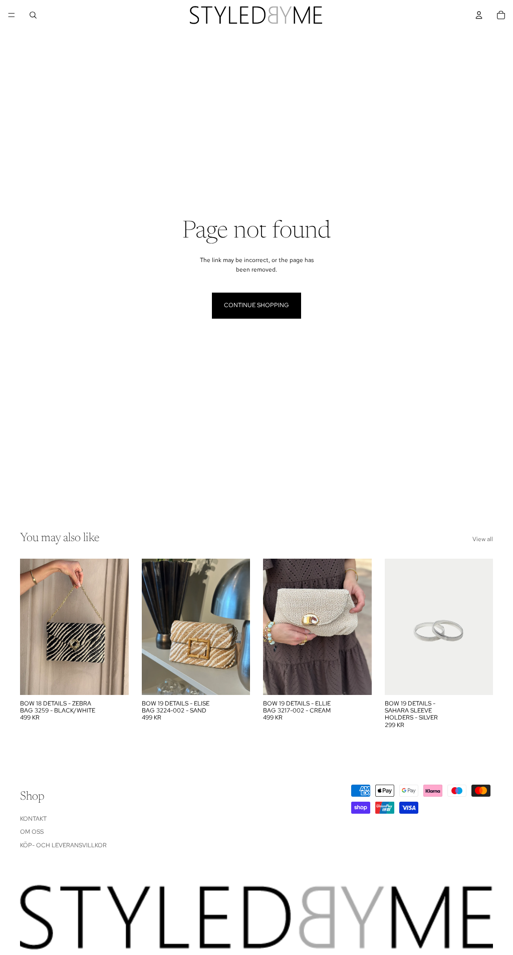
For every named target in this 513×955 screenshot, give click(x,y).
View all (482, 539)
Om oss (32, 832)
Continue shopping (256, 305)
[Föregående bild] (153, 627)
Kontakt (33, 819)
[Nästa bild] (239, 627)
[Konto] (479, 15)
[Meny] (11, 15)
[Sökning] (33, 15)
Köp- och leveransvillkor (63, 845)
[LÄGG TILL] (113, 679)
